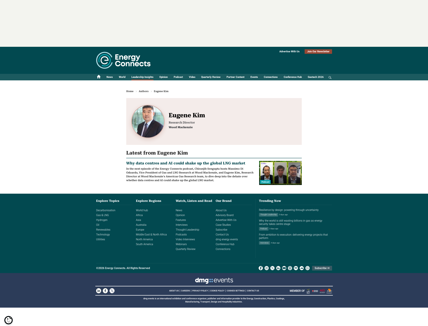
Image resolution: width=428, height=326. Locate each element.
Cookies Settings (236, 291)
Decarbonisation (105, 210)
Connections (271, 77)
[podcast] (290, 268)
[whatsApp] (307, 268)
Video (192, 77)
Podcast (178, 77)
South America (144, 244)
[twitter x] (272, 268)
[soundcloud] (302, 268)
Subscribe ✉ (322, 268)
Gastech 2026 (316, 77)
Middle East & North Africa (151, 234)
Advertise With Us (289, 51)
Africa (139, 215)
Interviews (182, 224)
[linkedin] (278, 268)
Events (254, 77)
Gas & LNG (102, 215)
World (122, 77)
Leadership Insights (142, 77)
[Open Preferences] (8, 320)
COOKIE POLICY (217, 291)
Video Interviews (185, 239)
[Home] (99, 77)
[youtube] (284, 268)
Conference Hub (293, 77)
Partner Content (235, 77)
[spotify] (296, 268)
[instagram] (266, 268)
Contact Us (222, 234)
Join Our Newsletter (318, 51)
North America (144, 239)
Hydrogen (102, 220)
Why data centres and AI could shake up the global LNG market (185, 163)
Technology (103, 234)
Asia (138, 220)
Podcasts (181, 234)
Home (129, 91)
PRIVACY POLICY (200, 291)
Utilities (100, 239)
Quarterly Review (211, 77)
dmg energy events (227, 239)
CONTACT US (253, 291)
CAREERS (185, 291)
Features (181, 220)
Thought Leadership (187, 229)
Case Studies (223, 224)
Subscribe (221, 229)
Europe (140, 229)
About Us (221, 210)
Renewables (103, 229)
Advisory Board (225, 215)
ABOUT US (174, 291)
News (109, 77)
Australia (141, 224)
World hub (142, 210)
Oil (97, 224)
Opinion (163, 77)
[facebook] (261, 268)
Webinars (181, 244)
